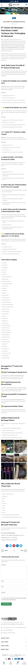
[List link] (14, 630)
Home (12, 12)
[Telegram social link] (20, 545)
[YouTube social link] (16, 1)
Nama (2, 581)
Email (2, 587)
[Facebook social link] (10, 1)
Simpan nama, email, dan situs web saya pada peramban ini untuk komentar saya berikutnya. (13, 599)
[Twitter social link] (12, 1)
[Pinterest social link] (18, 1)
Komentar (3, 565)
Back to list (14, 551)
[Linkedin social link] (17, 545)
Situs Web (3, 592)
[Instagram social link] (14, 1)
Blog (16, 12)
